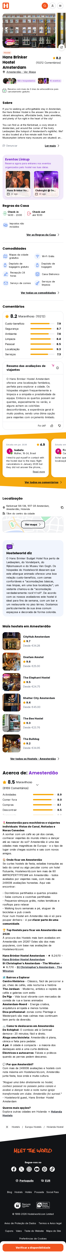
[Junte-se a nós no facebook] (13, 1169)
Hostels (19, 1192)
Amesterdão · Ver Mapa (21, 72)
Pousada (39, 1192)
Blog (9, 1192)
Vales (19, 1231)
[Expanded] (7, 1127)
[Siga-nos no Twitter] (21, 1169)
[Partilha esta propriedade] (61, 47)
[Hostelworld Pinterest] (44, 1169)
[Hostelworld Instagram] (29, 1169)
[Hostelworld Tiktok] (52, 1169)
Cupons (9, 1231)
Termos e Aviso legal (50, 1223)
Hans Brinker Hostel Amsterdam (24, 959)
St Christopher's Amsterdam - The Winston (32, 969)
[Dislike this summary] (59, 426)
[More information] (57, 368)
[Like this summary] (52, 426)
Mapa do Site (53, 1231)
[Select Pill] (45, 6)
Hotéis (28, 1192)
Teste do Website (34, 1231)
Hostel (7, 52)
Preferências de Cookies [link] (33, 1238)
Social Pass (52, 1192)
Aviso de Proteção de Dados (20, 1223)
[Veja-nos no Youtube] (36, 1169)
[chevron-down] (37, 785)
